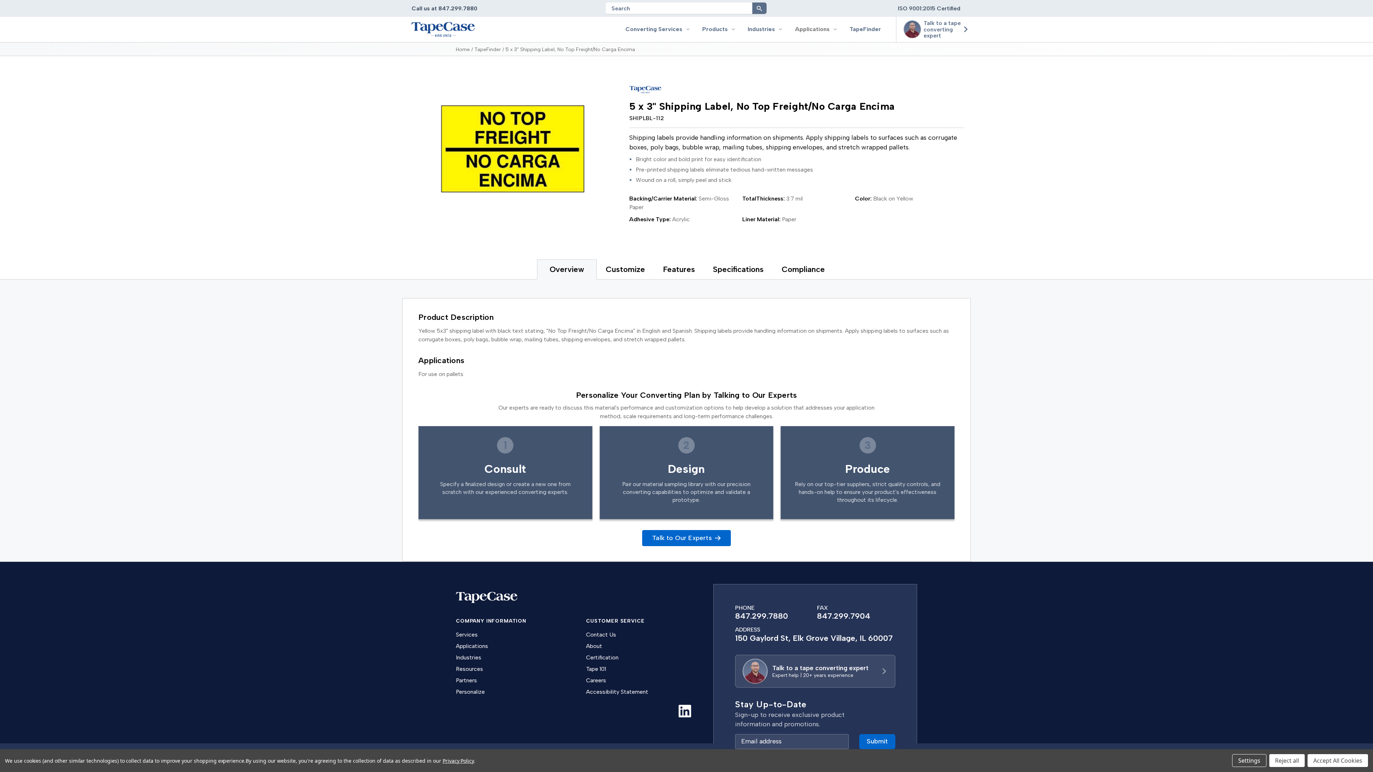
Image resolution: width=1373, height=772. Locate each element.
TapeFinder (865, 29)
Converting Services (653, 29)
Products (715, 29)
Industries (761, 29)
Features (679, 269)
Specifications (738, 269)
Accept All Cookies (1337, 760)
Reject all (1287, 760)
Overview (567, 269)
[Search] (759, 8)
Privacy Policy (458, 760)
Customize (625, 269)
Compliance (803, 269)
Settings (1249, 760)
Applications (812, 29)
